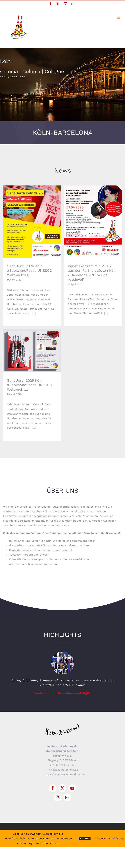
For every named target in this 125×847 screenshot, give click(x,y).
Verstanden (84, 838)
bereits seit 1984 (90, 511)
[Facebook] (53, 788)
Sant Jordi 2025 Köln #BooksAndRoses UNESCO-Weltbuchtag (32, 346)
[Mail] (67, 797)
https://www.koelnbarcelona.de (65, 774)
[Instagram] (57, 797)
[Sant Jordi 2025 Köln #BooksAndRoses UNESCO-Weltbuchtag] (32, 350)
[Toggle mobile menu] (118, 17)
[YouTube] (72, 788)
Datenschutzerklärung (109, 838)
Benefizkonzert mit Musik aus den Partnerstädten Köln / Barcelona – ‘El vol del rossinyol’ (93, 216)
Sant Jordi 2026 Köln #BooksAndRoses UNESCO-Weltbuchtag (32, 217)
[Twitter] (62, 788)
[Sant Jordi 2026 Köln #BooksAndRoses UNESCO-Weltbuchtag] (32, 221)
